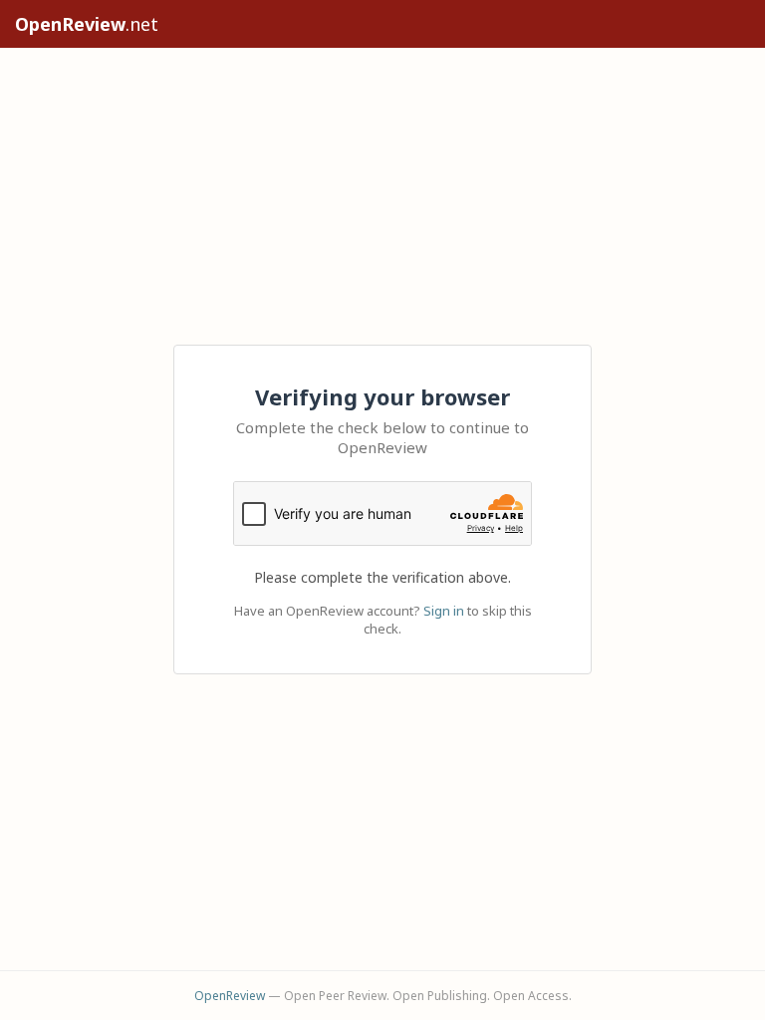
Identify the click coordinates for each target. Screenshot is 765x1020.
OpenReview (229, 995)
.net (86, 24)
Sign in (443, 611)
